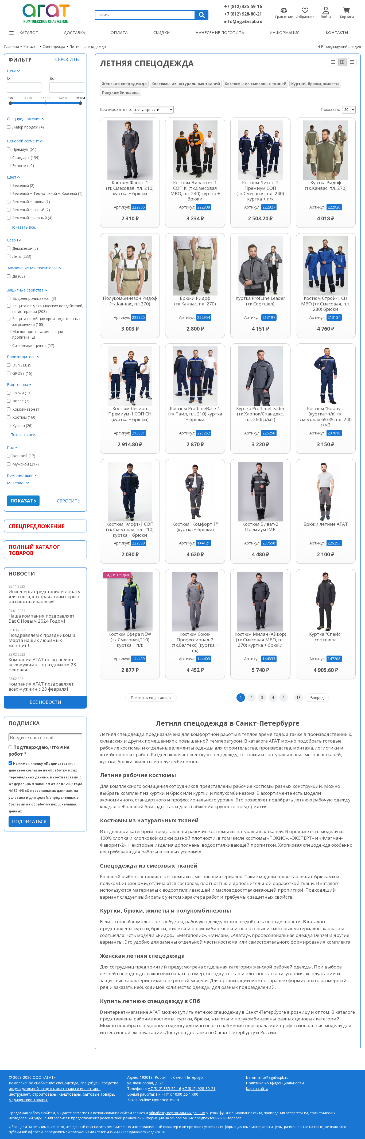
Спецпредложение (37, 526)
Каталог (29, 32)
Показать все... (23, 227)
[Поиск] (201, 15)
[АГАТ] (45, 12)
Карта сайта (257, 1088)
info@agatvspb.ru (243, 21)
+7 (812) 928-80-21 (243, 14)
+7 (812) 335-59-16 (243, 6)
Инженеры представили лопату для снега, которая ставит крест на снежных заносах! (44, 596)
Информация (285, 32)
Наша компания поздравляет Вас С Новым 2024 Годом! (42, 618)
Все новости (45, 702)
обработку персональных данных (177, 1113)
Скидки (161, 32)
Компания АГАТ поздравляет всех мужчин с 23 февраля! (41, 686)
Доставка (74, 32)
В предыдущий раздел (341, 46)
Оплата (119, 32)
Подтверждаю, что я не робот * (39, 750)
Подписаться (29, 821)
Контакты (337, 32)
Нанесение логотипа (220, 32)
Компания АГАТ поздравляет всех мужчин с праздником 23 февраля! (42, 664)
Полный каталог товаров (34, 550)
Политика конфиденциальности (275, 1082)
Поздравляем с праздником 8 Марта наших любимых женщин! (42, 640)
